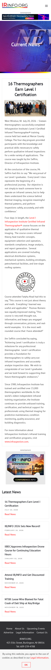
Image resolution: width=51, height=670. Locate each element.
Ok (26, 664)
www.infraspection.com (16, 441)
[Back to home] (15, 5)
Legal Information (25, 632)
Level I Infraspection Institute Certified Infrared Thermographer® (25, 221)
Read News (10, 514)
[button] (46, 6)
